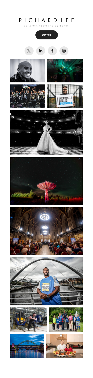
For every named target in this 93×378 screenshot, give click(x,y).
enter (46, 35)
